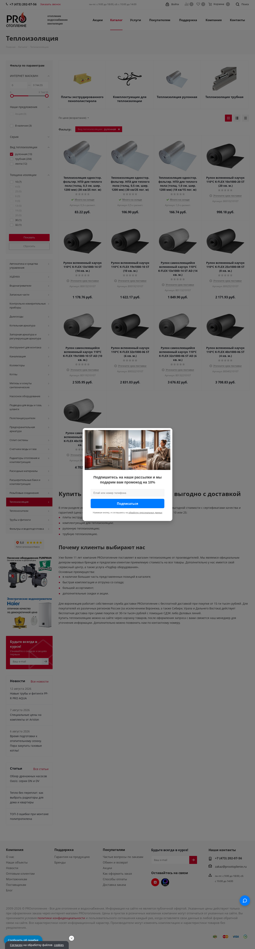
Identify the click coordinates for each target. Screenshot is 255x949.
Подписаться (127, 503)
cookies (59, 945)
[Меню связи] (245, 900)
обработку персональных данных (145, 512)
